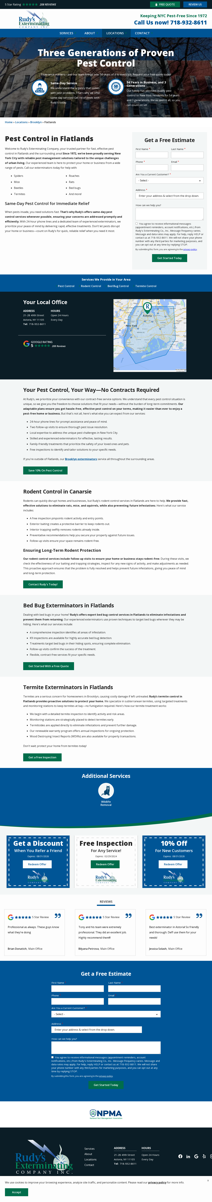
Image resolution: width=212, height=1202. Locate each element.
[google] (196, 1156)
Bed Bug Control (118, 286)
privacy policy (190, 249)
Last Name (177, 149)
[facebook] (180, 1156)
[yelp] (204, 1156)
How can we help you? (148, 205)
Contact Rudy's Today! (42, 584)
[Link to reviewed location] (34, 917)
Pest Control (66, 286)
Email (174, 161)
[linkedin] (188, 1156)
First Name (142, 149)
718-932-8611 (37, 324)
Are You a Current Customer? (152, 174)
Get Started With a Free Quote (48, 666)
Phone (139, 161)
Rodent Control (91, 286)
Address (140, 190)
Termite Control (145, 286)
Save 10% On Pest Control (45, 470)
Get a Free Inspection (42, 757)
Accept (16, 1192)
